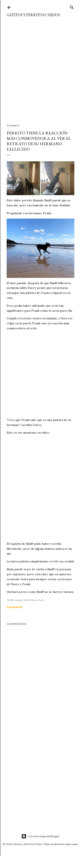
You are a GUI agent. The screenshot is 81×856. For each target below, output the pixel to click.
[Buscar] (71, 6)
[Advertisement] (40, 73)
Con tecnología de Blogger (44, 836)
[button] (14, 607)
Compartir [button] (13, 125)
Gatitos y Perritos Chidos (33, 14)
